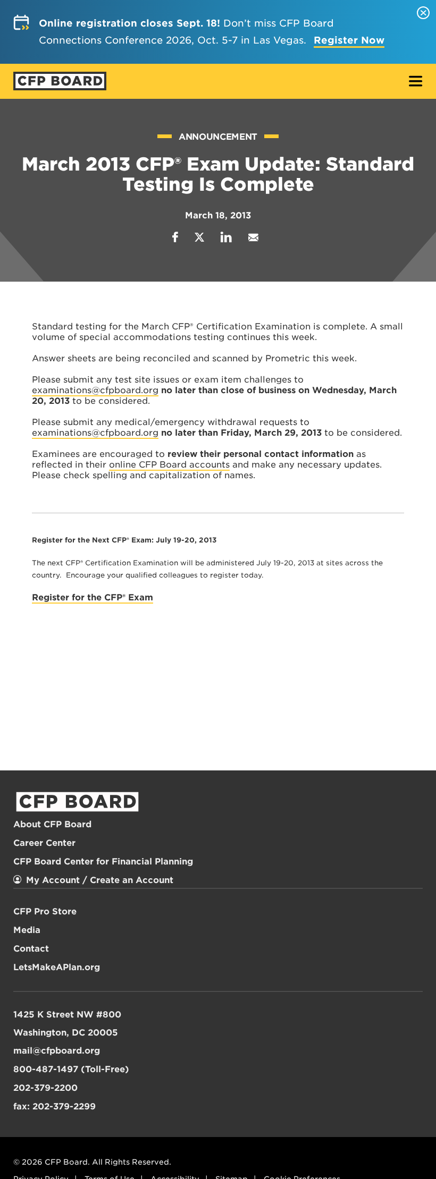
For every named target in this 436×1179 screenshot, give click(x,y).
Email (253, 237)
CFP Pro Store (45, 911)
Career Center (44, 843)
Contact (31, 949)
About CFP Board (52, 824)
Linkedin (226, 237)
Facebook (175, 237)
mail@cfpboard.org (56, 1051)
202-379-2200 (45, 1088)
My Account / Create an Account (99, 880)
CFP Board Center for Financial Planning (103, 861)
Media (26, 930)
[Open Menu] (416, 82)
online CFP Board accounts (169, 465)
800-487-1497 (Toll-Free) (71, 1069)
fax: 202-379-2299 (54, 1106)
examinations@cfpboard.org (95, 390)
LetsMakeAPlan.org (56, 967)
